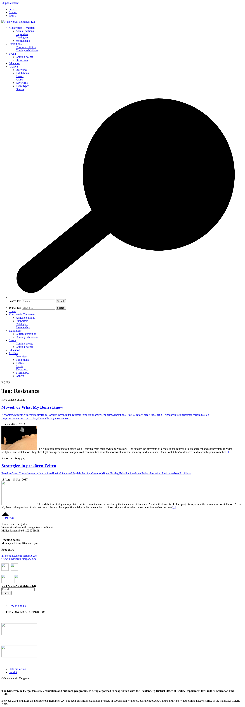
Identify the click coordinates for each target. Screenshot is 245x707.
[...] (227, 452)
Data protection (17, 669)
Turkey (50, 418)
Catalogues (22, 37)
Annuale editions (25, 317)
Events (12, 53)
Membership (23, 40)
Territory (33, 418)
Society (24, 418)
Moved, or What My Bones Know (32, 407)
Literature (65, 473)
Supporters (22, 34)
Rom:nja (200, 414)
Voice (68, 418)
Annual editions (25, 31)
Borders (51, 414)
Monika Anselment (131, 473)
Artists (19, 79)
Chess (59, 414)
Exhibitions (15, 43)
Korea (145, 414)
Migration (177, 414)
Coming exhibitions (27, 50)
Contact (13, 12)
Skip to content (9, 2)
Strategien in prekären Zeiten (28, 465)
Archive (13, 66)
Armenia (28, 414)
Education (14, 63)
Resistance (189, 414)
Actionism (7, 414)
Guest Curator (134, 414)
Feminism (106, 414)
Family (97, 414)
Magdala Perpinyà (81, 473)
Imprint (13, 672)
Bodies (37, 414)
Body (44, 414)
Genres (20, 89)
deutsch (13, 15)
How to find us (17, 605)
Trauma (42, 418)
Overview (21, 69)
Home (12, 311)
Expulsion (87, 414)
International (46, 473)
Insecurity (33, 473)
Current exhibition (26, 47)
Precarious (156, 473)
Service (13, 9)
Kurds (152, 414)
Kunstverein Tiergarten (22, 27)
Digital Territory (72, 414)
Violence (60, 418)
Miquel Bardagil (111, 473)
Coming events (24, 56)
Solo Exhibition (182, 473)
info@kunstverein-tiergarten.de (19, 555)
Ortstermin (22, 60)
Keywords (22, 82)
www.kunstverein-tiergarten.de (18, 558)
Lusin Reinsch (164, 414)
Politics (146, 473)
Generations (119, 414)
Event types (22, 85)
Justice (56, 473)
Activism (18, 414)
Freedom (6, 473)
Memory (97, 473)
